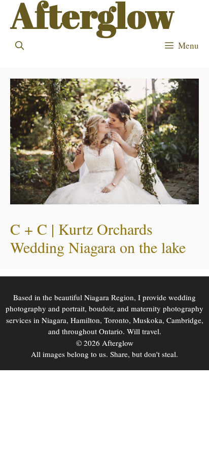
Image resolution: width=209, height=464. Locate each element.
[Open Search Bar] (20, 45)
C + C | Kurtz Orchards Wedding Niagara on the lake (98, 238)
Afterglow (92, 15)
